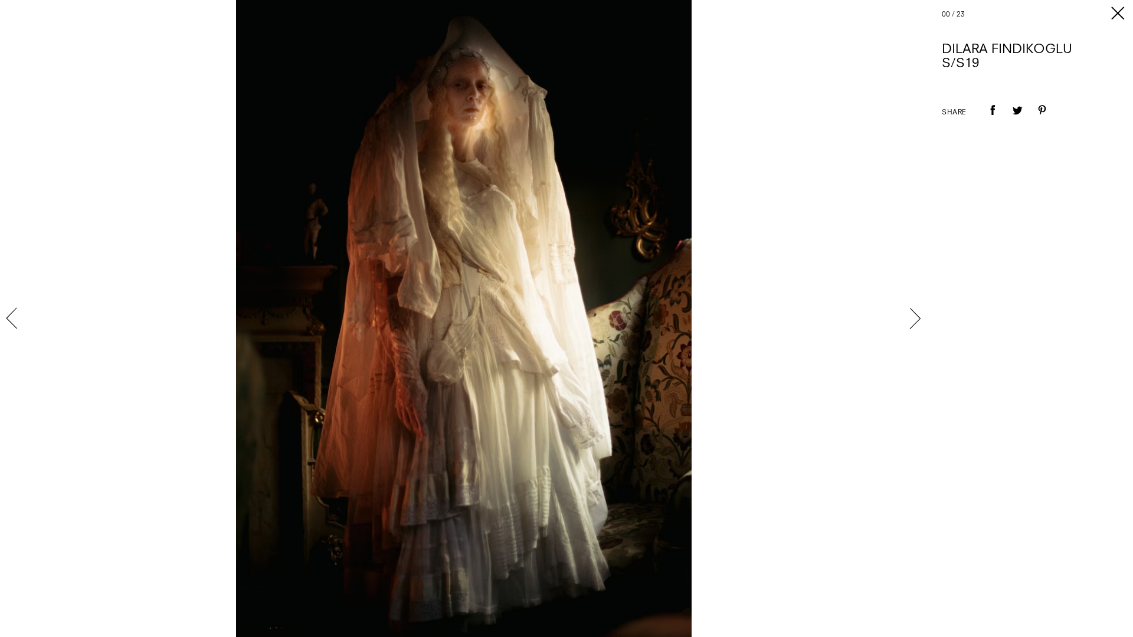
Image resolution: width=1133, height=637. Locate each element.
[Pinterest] (1042, 118)
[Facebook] (993, 118)
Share (954, 112)
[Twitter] (1017, 118)
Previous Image (13, 318)
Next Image (915, 318)
